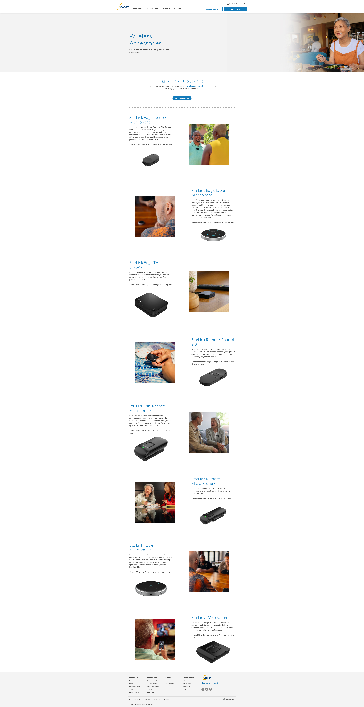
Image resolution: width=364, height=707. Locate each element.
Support (177, 9)
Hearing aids (133, 680)
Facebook (202, 689)
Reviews (131, 683)
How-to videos (169, 683)
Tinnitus (166, 9)
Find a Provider (235, 9)
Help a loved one (152, 692)
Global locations (188, 683)
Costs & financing (134, 686)
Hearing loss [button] (152, 9)
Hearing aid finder (134, 692)
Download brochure (182, 98)
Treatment (150, 689)
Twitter (206, 689)
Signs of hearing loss (153, 686)
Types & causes (152, 683)
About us (186, 680)
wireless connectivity (195, 86)
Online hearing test (211, 9)
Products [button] (137, 9)
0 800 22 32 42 (234, 3)
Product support (170, 680)
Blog (245, 3)
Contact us (186, 686)
